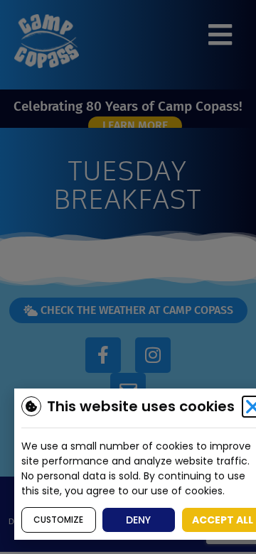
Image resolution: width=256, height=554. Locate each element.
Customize (58, 520)
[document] (128, 277)
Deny (138, 520)
